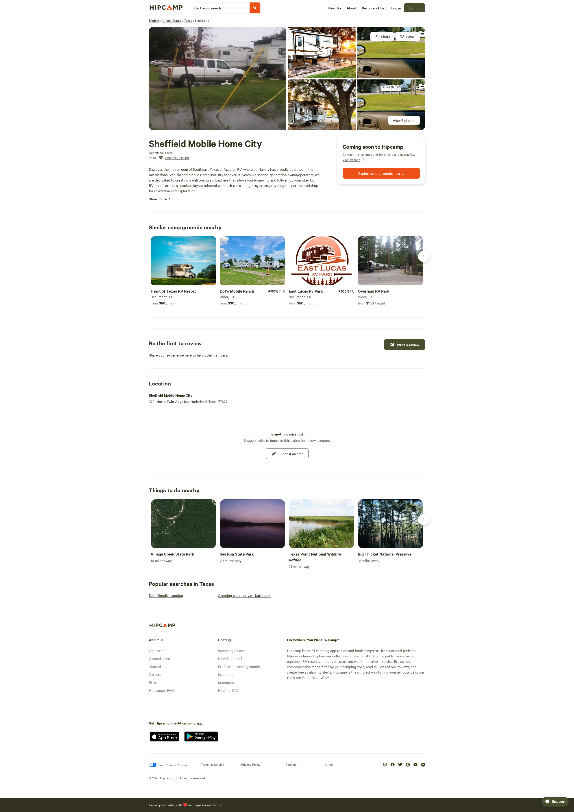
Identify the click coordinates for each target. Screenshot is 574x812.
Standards (226, 682)
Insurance (225, 674)
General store (159, 658)
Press (153, 682)
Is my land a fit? (230, 658)
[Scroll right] (423, 256)
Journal (155, 666)
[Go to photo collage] (217, 78)
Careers (155, 674)
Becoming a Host (231, 650)
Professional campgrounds (239, 666)
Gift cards (156, 650)
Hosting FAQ (228, 690)
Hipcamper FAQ (161, 690)
